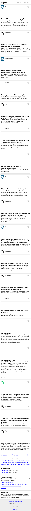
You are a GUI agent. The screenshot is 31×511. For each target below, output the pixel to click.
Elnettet (23, 464)
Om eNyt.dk (11, 501)
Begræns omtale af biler (7, 482)
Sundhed (23, 460)
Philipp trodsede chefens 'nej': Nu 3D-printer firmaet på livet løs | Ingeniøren (14, 45)
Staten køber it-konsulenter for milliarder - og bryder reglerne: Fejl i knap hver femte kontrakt (15, 240)
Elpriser (28, 464)
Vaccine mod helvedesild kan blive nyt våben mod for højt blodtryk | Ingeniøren (14, 288)
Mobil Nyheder (18, 501)
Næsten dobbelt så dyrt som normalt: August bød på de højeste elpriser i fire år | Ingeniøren (15, 264)
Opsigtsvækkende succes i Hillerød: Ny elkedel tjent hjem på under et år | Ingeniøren (15, 214)
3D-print (3, 464)
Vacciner (17, 460)
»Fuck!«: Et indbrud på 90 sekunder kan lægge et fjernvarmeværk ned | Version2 (15, 395)
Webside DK (15, 509)
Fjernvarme (11, 460)
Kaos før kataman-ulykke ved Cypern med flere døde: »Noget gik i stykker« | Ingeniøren (15, 444)
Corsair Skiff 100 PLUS (8, 360)
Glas (9, 462)
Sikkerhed (4, 460)
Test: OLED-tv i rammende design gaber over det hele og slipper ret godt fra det (14, 20)
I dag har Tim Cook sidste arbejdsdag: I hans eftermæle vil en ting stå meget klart (14, 190)
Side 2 (27, 455)
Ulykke (13, 462)
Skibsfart (5, 462)
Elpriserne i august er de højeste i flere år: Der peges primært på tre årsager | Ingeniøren (15, 117)
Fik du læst (15, 455)
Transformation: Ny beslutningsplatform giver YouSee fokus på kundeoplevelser (15, 141)
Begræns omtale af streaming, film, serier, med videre (14, 484)
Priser (18, 464)
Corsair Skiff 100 (6, 333)
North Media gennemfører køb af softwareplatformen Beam (11, 167)
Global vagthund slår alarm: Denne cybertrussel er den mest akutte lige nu (13, 71)
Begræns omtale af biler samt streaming (11, 486)
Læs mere (3, 488)
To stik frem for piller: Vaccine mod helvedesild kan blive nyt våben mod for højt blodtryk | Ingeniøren (15, 420)
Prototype (18, 462)
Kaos (27, 460)
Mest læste (4, 455)
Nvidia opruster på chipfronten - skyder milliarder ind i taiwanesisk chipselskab (13, 96)
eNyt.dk (4, 2)
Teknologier (25, 462)
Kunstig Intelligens (11, 464)
